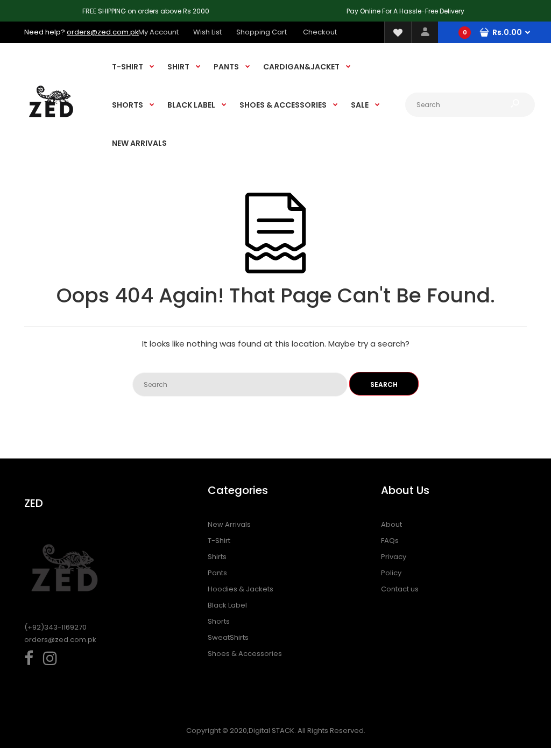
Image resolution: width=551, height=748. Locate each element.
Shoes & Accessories (245, 653)
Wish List (207, 32)
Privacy (393, 557)
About (391, 524)
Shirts (217, 557)
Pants (217, 573)
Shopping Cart (261, 32)
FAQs (390, 540)
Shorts (219, 621)
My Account (158, 32)
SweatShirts (228, 637)
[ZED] (51, 127)
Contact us (400, 589)
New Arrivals (229, 524)
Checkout (320, 32)
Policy (391, 573)
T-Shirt (219, 540)
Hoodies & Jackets (240, 589)
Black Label (227, 605)
